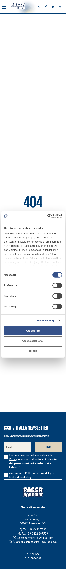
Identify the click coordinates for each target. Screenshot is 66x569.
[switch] (57, 285)
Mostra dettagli (46, 320)
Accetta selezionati (33, 340)
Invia (48, 447)
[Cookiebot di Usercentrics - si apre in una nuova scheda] (47, 216)
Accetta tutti (33, 330)
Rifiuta (33, 350)
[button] (39, 7)
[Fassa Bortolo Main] (33, 492)
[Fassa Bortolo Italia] (18, 6)
